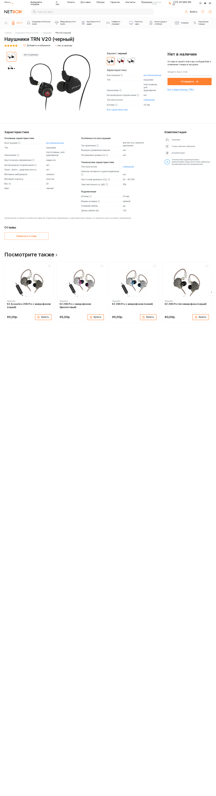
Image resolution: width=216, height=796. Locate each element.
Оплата (71, 2)
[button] (212, 292)
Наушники (47, 33)
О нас (57, 3)
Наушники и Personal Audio (27, 33)
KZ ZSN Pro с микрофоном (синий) (132, 304)
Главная (8, 33)
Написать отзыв (26, 236)
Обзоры (100, 2)
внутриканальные (152, 75)
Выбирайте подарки (36, 3)
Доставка (86, 2)
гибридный (149, 100)
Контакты (130, 2)
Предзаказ (146, 2)
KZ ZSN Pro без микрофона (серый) (185, 304)
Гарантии (115, 2)
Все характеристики (117, 109)
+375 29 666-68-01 (182, 3)
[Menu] (5, 22)
